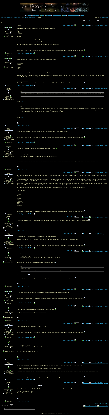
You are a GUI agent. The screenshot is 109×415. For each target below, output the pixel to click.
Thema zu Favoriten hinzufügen (102, 18)
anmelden (106, 17)
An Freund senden (93, 18)
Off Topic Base (25, 17)
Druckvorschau (87, 18)
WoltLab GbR (65, 413)
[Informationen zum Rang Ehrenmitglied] (8, 90)
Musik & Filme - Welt (33, 17)
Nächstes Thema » (12, 18)
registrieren (102, 17)
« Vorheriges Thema (4, 18)
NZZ (22, 101)
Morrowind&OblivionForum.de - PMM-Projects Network (11, 17)
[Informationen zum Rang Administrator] (9, 27)
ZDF (22, 117)
